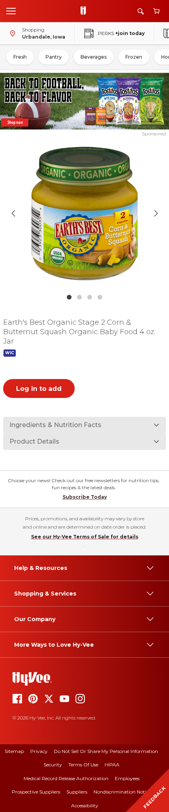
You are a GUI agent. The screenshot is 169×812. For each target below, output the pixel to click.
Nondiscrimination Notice (122, 792)
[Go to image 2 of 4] (79, 297)
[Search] (140, 11)
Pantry (54, 57)
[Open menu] (11, 10)
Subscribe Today (84, 497)
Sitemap (14, 751)
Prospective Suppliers (36, 792)
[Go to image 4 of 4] (100, 297)
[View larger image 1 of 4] (84, 214)
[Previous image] (13, 213)
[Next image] (156, 213)
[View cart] (156, 11)
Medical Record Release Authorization (66, 778)
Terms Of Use (83, 765)
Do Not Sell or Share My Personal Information (106, 751)
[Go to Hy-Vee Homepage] (85, 11)
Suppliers (76, 792)
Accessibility (84, 805)
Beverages (94, 57)
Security (53, 765)
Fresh (20, 57)
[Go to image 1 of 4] (69, 297)
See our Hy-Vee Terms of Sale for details (84, 537)
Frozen (133, 57)
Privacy (39, 751)
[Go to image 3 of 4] (89, 297)
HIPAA (112, 765)
